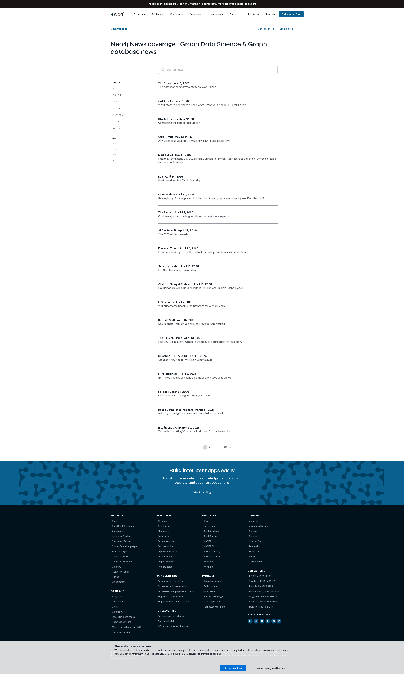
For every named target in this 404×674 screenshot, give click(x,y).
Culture (253, 536)
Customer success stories (171, 616)
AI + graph (163, 521)
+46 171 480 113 (266, 581)
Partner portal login (213, 596)
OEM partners (210, 591)
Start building (202, 492)
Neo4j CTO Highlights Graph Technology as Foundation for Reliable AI (200, 341)
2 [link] (209, 447)
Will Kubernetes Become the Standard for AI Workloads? (192, 305)
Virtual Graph (118, 582)
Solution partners (212, 601)
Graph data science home (171, 596)
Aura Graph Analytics (123, 526)
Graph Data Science (122, 561)
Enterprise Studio (121, 536)
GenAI (115, 606)
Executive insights (167, 621)
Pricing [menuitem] (233, 14)
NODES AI (208, 546)
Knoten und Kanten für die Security (179, 180)
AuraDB (116, 521)
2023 (115, 160)
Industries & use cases (123, 617)
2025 (115, 149)
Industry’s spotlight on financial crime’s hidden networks (191, 413)
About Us (254, 521)
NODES (207, 541)
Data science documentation (172, 586)
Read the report (246, 3)
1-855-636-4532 (262, 576)
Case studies (118, 601)
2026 (115, 143)
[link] (230, 447)
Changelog (163, 531)
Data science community (170, 581)
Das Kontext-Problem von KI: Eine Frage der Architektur (191, 323)
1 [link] (205, 447)
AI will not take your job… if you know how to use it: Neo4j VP (194, 140)
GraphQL (116, 566)
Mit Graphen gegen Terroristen (177, 270)
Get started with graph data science (176, 591)
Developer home (166, 541)
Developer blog (165, 556)
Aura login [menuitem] (271, 14)
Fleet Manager (119, 551)
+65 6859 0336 (268, 596)
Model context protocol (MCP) (127, 627)
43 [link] (225, 447)
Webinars (208, 566)
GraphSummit (210, 536)
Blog (205, 521)
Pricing (115, 577)
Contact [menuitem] (257, 14)
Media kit (285, 29)
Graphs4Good (256, 541)
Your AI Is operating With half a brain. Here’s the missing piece (195, 431)
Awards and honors (258, 526)
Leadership (254, 546)
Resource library (211, 551)
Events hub (209, 526)
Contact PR (265, 29)
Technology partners (214, 606)
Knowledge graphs (121, 622)
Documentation (166, 546)
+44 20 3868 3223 (263, 586)
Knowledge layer (120, 572)
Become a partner (212, 581)
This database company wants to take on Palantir (187, 87)
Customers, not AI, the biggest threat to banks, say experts (193, 216)
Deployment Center (168, 551)
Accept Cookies (233, 668)
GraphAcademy (165, 561)
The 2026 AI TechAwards (173, 234)
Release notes (165, 566)
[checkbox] (131, 95)
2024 (115, 155)
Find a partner (210, 586)
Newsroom (120, 29)
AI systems (117, 596)
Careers (253, 531)
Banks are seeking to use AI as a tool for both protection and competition (202, 252)
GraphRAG (117, 612)
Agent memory (165, 526)
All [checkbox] (114, 88)
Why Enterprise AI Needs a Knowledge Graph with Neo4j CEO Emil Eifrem (202, 104)
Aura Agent (118, 531)
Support (253, 556)
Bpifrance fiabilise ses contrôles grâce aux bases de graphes (194, 377)
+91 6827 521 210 (264, 606)
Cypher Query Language (124, 546)
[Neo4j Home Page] (118, 14)
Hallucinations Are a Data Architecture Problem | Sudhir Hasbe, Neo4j (200, 288)
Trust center (255, 561)
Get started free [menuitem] (291, 14)
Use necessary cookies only (271, 668)
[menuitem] (139, 14)
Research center (211, 556)
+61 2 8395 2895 (268, 601)
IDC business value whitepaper (173, 626)
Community (163, 536)
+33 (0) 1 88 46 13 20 (268, 591)
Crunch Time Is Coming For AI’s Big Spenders (185, 395)
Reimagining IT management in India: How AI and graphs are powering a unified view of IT (211, 198)
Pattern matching (121, 632)
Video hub (208, 561)
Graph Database (120, 556)
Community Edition (121, 541)
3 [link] (214, 447)
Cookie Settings (155, 653)
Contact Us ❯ (256, 571)
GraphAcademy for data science (174, 601)
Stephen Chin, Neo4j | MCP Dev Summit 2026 (185, 359)
